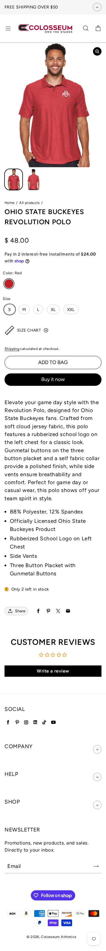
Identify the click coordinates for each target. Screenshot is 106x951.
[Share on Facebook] (38, 611)
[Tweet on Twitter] (58, 611)
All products (29, 203)
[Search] (85, 28)
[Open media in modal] (97, 51)
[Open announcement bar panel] (97, 7)
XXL (71, 309)
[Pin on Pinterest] (48, 611)
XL (53, 309)
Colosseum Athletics (58, 937)
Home (10, 203)
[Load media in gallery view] (14, 179)
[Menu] (8, 28)
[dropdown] (97, 749)
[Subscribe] (96, 866)
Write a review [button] (53, 671)
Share (20, 611)
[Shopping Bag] (98, 28)
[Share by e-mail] (68, 611)
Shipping (12, 349)
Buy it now (53, 379)
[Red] (9, 283)
